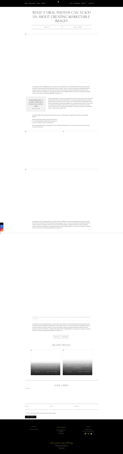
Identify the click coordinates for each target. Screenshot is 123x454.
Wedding (79, 27)
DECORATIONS (77, 3)
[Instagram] (88, 433)
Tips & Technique (54, 371)
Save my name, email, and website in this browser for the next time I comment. (41, 413)
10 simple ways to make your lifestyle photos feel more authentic (77, 366)
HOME (26, 3)
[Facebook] (85, 433)
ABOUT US (83, 3)
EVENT (71, 3)
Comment (27, 388)
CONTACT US (91, 3)
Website (77, 406)
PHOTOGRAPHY (32, 3)
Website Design (61, 448)
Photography (80, 371)
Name (26, 406)
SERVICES (43, 3)
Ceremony (75, 27)
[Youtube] (91, 433)
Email (51, 406)
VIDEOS (38, 3)
